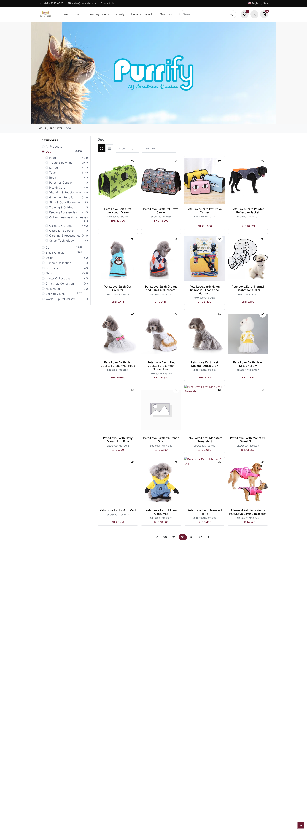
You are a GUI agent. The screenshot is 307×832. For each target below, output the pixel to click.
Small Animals (55, 252)
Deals (49, 258)
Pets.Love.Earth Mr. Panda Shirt (161, 439)
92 (183, 537)
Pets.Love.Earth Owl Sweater (118, 288)
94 (200, 537)
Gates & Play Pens (61, 230)
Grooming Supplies (62, 197)
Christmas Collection (60, 283)
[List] (109, 148)
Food (52, 157)
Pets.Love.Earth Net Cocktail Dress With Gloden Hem (161, 366)
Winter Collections (58, 278)
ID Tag (53, 167)
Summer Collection (58, 263)
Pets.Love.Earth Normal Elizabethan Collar (248, 288)
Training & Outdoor (62, 207)
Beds (52, 177)
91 (174, 537)
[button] (159, 148)
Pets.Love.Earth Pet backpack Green (117, 210)
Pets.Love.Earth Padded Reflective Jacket (247, 210)
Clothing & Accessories (64, 235)
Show (121, 148)
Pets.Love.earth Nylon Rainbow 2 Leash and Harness (204, 290)
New (49, 273)
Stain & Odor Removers (64, 202)
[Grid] (102, 148)
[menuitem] (63, 14)
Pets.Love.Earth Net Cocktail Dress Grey (204, 364)
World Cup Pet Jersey (60, 299)
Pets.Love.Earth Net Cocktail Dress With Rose (118, 364)
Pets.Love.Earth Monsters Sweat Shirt (248, 439)
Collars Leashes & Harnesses (68, 217)
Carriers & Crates (60, 225)
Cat (48, 247)
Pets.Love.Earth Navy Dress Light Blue (118, 439)
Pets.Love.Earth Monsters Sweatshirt (204, 439)
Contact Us (107, 3)
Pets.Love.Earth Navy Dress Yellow (248, 364)
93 (191, 537)
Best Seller (53, 268)
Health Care (57, 187)
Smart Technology (61, 240)
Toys (52, 172)
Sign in (254, 14)
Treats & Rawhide (60, 162)
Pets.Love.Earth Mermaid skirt (204, 511)
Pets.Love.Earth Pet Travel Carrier (161, 210)
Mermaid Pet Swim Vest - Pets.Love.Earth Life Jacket (247, 511)
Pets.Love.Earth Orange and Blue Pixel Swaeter (161, 288)
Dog (48, 151)
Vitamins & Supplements (65, 192)
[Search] (233, 14)
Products (56, 128)
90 (165, 537)
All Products (54, 146)
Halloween (53, 288)
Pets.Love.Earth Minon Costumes (161, 511)
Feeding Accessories (63, 212)
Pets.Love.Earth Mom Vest (118, 510)
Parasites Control (60, 182)
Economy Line (55, 294)
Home (42, 128)
